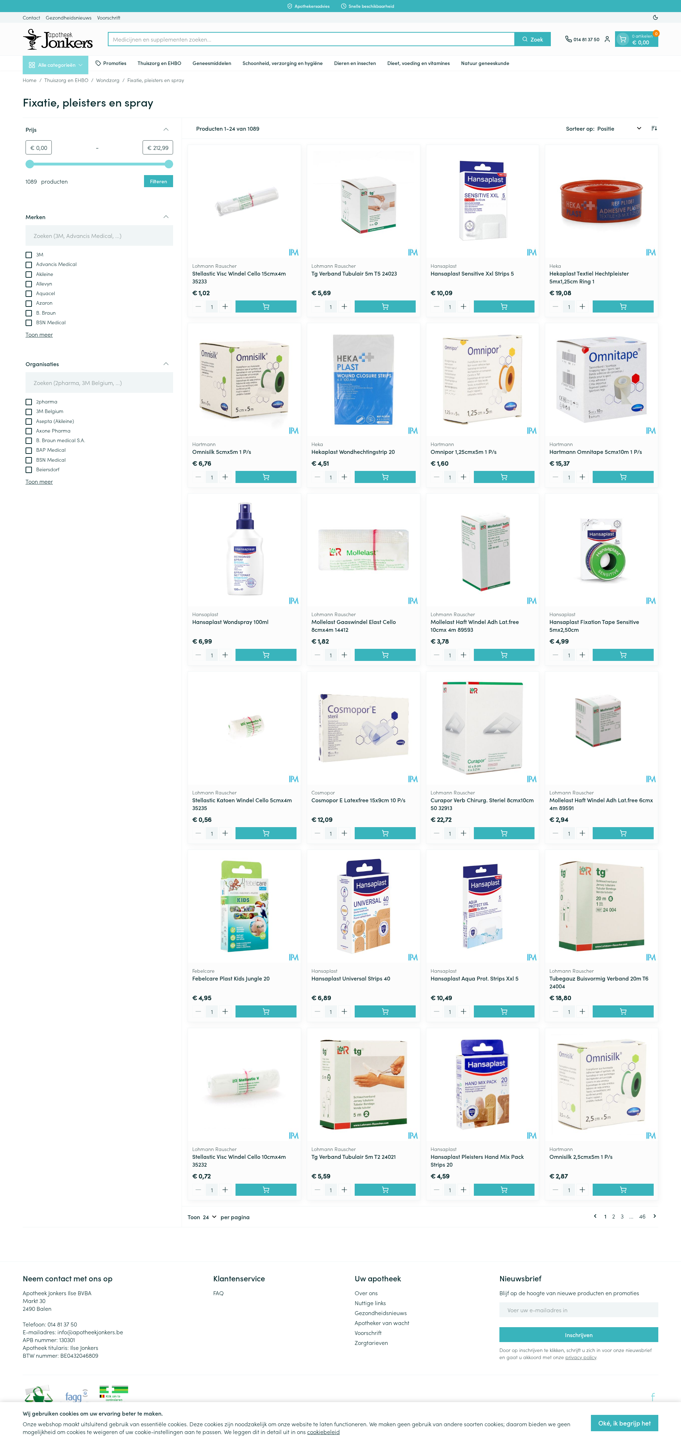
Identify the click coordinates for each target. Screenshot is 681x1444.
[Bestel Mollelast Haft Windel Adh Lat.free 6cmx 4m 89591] (623, 833)
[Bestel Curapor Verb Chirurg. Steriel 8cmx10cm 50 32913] (504, 833)
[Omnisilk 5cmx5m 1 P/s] (244, 379)
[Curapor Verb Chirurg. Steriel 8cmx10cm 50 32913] (482, 728)
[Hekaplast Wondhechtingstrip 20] (363, 379)
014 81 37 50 (62, 1324)
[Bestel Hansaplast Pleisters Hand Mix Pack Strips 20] (504, 1190)
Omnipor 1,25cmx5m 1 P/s (464, 451)
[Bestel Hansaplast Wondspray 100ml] (266, 655)
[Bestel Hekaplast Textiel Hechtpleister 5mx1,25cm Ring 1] (623, 306)
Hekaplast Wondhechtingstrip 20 (353, 451)
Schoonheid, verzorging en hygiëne (283, 62)
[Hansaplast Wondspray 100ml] (244, 550)
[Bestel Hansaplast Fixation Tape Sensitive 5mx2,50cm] (623, 655)
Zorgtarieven (371, 1342)
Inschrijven (579, 1335)
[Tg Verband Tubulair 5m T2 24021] (363, 1084)
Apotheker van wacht (382, 1322)
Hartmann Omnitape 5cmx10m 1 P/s (595, 451)
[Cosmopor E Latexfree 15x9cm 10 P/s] (363, 728)
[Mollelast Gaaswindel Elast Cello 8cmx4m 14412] (363, 550)
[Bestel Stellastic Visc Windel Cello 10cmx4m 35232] (266, 1190)
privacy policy (580, 1357)
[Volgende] (653, 1216)
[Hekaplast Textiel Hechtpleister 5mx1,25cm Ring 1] (601, 201)
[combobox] (311, 39)
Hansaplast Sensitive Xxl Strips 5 (472, 273)
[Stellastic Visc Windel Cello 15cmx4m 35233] (244, 201)
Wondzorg (108, 79)
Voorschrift (108, 17)
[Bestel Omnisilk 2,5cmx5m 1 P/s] (623, 1190)
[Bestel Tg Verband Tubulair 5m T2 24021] (385, 1190)
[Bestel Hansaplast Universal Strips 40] (385, 1011)
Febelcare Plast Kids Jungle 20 (231, 978)
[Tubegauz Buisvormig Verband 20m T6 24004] (601, 906)
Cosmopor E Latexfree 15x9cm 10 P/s (358, 800)
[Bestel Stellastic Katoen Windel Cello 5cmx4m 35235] (266, 833)
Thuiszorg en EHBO (159, 62)
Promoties (114, 62)
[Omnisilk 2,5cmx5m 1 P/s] (601, 1084)
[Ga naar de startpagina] (58, 39)
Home (30, 79)
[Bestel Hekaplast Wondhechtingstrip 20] (385, 477)
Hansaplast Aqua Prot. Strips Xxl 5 (475, 978)
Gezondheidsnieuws (69, 17)
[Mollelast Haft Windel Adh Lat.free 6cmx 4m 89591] (601, 728)
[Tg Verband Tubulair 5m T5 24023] (363, 201)
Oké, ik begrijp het (624, 1422)
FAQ (218, 1293)
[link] (597, 1216)
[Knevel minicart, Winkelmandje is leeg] (622, 39)
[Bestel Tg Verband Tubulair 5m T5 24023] (385, 306)
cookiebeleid (323, 1431)
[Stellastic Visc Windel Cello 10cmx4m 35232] (244, 1084)
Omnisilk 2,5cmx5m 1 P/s (581, 1156)
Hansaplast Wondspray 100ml (230, 621)
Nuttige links (370, 1303)
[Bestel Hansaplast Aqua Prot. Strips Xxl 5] (504, 1011)
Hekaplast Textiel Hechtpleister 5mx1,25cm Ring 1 (589, 277)
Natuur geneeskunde (485, 62)
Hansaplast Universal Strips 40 (350, 978)
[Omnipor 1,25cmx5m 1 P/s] (482, 379)
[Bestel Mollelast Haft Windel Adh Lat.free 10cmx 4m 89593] (504, 655)
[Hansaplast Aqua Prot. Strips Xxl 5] (482, 906)
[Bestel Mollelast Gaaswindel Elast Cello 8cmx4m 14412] (385, 655)
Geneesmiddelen (212, 62)
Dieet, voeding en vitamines (418, 62)
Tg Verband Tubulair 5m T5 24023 (354, 273)
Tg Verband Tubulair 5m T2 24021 (353, 1156)
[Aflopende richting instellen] (654, 128)
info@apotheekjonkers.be (90, 1332)
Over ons (366, 1293)
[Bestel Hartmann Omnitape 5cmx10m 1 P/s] (623, 477)
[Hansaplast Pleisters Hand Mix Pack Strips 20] (482, 1084)
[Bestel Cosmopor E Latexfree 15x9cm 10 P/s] (385, 833)
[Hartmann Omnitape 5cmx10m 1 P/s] (601, 379)
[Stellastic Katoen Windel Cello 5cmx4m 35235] (244, 728)
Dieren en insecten (355, 62)
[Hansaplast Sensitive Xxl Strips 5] (482, 201)
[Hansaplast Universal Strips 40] (363, 906)
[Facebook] (653, 1397)
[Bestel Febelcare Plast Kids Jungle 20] (266, 1011)
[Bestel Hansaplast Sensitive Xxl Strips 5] (504, 306)
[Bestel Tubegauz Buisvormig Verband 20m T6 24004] (623, 1011)
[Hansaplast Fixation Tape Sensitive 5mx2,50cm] (601, 550)
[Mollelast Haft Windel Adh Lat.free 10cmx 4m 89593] (482, 550)
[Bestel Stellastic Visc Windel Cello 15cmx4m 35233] (266, 306)
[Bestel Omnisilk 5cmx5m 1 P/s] (266, 477)
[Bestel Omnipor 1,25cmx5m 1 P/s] (504, 477)
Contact (31, 17)
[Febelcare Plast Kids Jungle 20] (244, 906)
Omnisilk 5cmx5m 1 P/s (221, 451)
